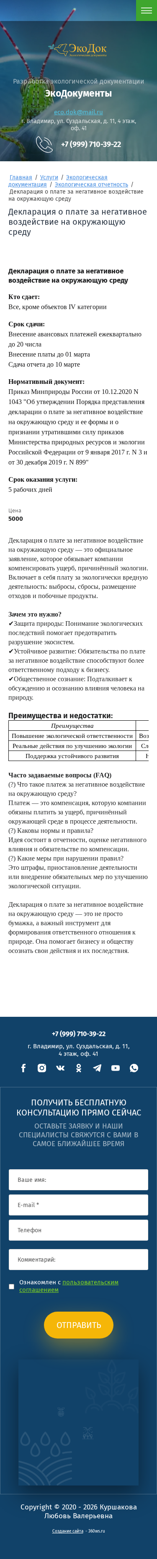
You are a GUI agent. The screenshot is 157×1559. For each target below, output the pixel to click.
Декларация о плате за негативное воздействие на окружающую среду (68, 276)
